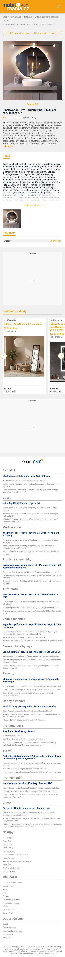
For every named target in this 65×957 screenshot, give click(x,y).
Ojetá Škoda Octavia (11, 868)
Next (61, 356)
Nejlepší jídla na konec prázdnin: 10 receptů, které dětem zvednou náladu (32, 690)
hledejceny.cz (8, 838)
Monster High (8, 886)
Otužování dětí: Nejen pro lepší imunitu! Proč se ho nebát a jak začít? (31, 572)
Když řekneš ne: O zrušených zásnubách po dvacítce (25, 739)
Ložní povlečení (9, 910)
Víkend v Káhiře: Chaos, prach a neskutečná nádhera (24, 720)
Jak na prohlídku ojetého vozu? (15, 855)
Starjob (5, 924)
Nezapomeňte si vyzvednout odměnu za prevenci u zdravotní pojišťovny (32, 772)
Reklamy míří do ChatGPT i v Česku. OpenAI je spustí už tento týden (31, 656)
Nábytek (28, 17)
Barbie (5, 889)
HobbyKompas (9, 858)
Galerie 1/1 (32, 104)
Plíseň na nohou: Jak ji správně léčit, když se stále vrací (25, 769)
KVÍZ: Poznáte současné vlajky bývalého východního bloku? (27, 711)
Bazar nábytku (8, 913)
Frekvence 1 (8, 934)
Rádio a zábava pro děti (12, 931)
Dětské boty (7, 906)
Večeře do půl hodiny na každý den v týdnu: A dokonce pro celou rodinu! (32, 686)
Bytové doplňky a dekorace (47, 17)
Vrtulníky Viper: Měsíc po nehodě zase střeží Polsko (24, 481)
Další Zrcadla (10, 320)
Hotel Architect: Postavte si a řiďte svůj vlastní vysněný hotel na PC (30, 791)
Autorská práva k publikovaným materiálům (22, 949)
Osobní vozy (8, 844)
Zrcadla (6, 20)
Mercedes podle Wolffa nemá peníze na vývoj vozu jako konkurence (30, 608)
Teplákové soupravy (11, 903)
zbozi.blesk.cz (8, 851)
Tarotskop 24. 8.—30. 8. (12, 736)
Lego (5, 893)
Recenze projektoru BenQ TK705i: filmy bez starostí (24, 637)
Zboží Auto (7, 865)
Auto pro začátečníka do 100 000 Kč (17, 861)
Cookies (14, 953)
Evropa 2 (6, 938)
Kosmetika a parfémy (11, 899)
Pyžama (6, 896)
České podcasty (9, 927)
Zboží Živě (7, 841)
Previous (4, 355)
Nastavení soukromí (28, 953)
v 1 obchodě (10, 391)
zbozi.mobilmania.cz (12, 17)
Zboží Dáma (8, 848)
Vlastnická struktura (46, 953)
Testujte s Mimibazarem (12, 883)
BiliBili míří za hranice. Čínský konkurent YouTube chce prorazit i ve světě (32, 641)
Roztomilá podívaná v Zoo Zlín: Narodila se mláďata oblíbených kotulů (31, 788)
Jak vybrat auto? (9, 871)
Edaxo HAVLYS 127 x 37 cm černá (23, 324)
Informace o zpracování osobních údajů (45, 951)
